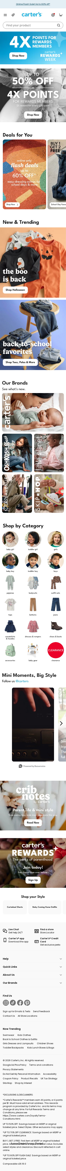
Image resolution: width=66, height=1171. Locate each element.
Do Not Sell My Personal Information (21, 1073)
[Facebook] (20, 1003)
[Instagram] (6, 1003)
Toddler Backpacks (13, 1047)
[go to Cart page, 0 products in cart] (61, 15)
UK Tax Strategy (49, 1078)
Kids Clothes (24, 1035)
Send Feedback (41, 1011)
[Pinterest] (27, 1003)
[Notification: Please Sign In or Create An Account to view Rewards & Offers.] (53, 15)
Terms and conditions (41, 1064)
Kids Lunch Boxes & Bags (40, 1047)
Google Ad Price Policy (14, 1064)
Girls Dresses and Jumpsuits (18, 1043)
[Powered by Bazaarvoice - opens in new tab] (32, 766)
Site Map (7, 1083)
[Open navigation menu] (5, 15)
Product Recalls (29, 1078)
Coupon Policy (10, 1078)
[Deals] (13, 15)
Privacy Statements (13, 1069)
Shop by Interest (23, 1083)
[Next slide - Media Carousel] (61, 723)
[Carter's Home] (33, 14)
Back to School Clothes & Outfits (20, 1039)
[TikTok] (13, 1003)
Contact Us (9, 1015)
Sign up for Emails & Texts (16, 1011)
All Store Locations (27, 1015)
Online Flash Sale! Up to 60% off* (33, 4)
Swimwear (8, 1035)
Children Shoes (45, 1043)
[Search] (58, 25)
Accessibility (49, 1073)
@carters (22, 681)
